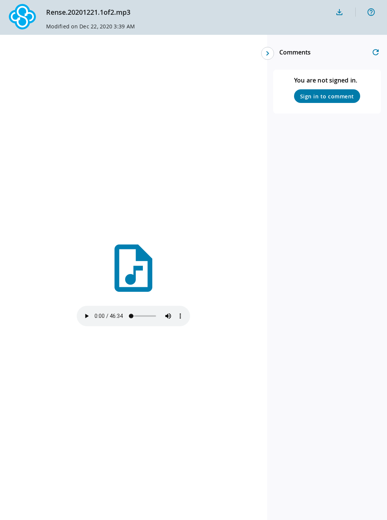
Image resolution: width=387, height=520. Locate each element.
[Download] (339, 12)
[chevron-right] (268, 53)
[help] (371, 12)
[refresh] (375, 52)
